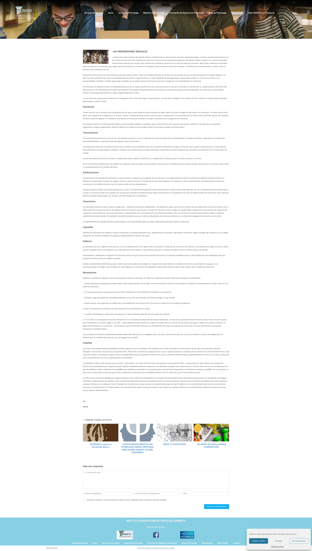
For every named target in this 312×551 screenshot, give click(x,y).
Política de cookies (277, 547)
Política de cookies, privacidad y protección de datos (156, 548)
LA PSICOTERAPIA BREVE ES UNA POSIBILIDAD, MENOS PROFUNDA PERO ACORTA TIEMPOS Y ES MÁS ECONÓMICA (138, 448)
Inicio (110, 13)
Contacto (270, 13)
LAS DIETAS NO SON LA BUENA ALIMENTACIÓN (211, 445)
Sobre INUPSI (254, 13)
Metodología (237, 13)
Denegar (278, 541)
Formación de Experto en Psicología (186, 13)
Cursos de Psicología (128, 13)
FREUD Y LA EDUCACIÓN (174, 444)
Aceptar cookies (258, 541)
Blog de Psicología (217, 13)
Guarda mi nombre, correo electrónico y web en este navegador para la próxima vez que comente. (127, 500)
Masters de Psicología (153, 13)
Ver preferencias (299, 541)
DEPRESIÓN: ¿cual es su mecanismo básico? (101, 445)
